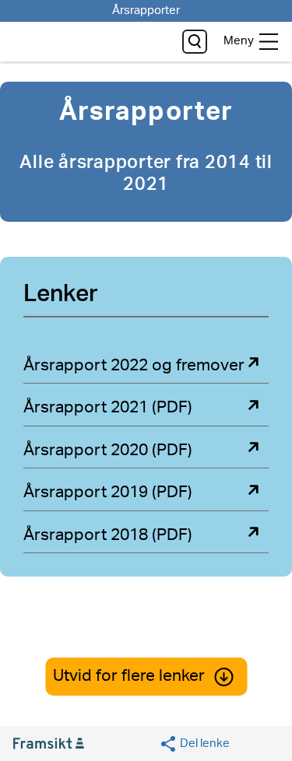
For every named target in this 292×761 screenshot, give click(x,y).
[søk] (194, 41)
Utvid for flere (129, 676)
